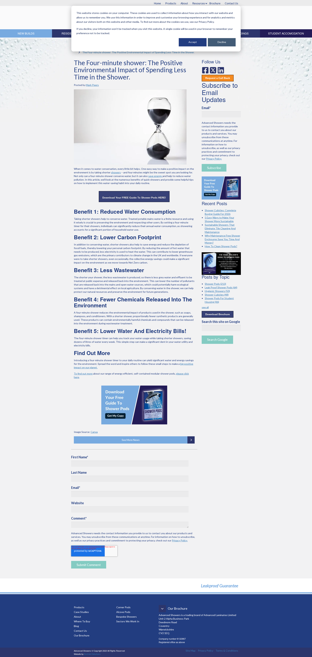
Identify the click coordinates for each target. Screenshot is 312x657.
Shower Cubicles (217, 294)
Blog (76, 626)
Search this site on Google (221, 322)
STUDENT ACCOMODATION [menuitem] (286, 33)
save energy (155, 176)
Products (79, 607)
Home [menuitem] (157, 3)
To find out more (83, 373)
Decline (222, 42)
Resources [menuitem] (198, 3)
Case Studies (81, 611)
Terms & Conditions (227, 650)
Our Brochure (81, 635)
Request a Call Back (217, 78)
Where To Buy (82, 621)
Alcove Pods (123, 611)
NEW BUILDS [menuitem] (26, 33)
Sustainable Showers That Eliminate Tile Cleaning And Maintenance (220, 228)
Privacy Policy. (180, 540)
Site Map (191, 650)
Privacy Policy (205, 650)
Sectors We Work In (127, 621)
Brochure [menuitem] (214, 3)
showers (116, 172)
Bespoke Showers (126, 616)
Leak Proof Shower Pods (221, 287)
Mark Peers (92, 85)
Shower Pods (215, 283)
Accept (192, 42)
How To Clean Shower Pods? (221, 246)
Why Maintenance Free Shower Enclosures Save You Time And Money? (222, 239)
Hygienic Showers (217, 291)
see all (205, 307)
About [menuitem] (184, 3)
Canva (94, 431)
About (77, 616)
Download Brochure (217, 314)
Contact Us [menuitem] (231, 3)
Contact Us (80, 630)
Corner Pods (123, 607)
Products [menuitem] (170, 3)
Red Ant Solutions (92, 654)
